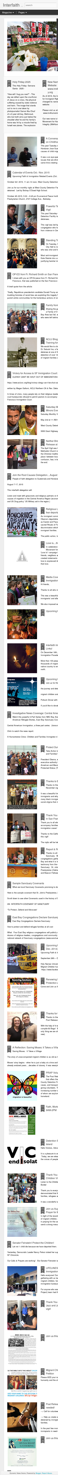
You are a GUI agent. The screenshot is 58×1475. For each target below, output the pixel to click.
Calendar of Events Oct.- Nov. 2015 (31, 172)
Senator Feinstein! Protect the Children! (33, 1242)
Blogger (38, 1473)
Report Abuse (47, 1473)
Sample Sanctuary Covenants (28, 883)
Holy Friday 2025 (21, 82)
